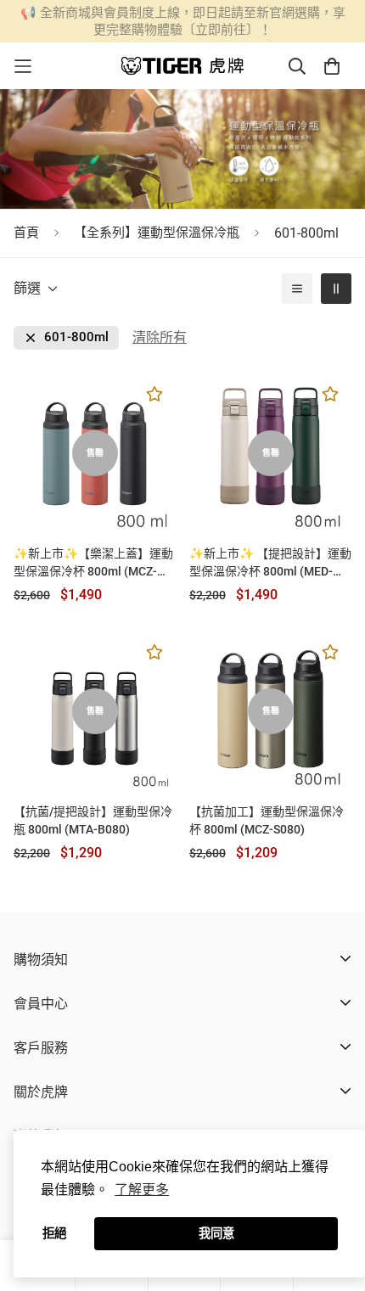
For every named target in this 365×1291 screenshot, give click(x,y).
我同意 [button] (216, 1233)
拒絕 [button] (54, 1233)
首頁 (26, 232)
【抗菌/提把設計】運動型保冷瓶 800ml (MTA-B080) (93, 820)
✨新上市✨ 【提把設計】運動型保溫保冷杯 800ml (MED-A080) (270, 564)
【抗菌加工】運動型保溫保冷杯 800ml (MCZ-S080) (266, 820)
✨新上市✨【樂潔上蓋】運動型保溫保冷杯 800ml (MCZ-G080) (93, 564)
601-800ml (76, 337)
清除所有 (159, 337)
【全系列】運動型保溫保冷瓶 (156, 232)
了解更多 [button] (142, 1189)
